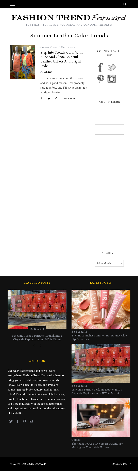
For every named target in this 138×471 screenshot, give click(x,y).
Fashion (44, 46)
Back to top (119, 464)
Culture (76, 439)
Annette (48, 71)
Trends (54, 46)
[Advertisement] (109, 190)
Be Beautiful (37, 329)
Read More (69, 98)
